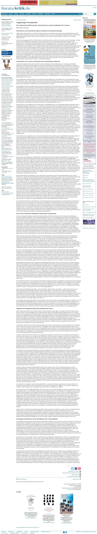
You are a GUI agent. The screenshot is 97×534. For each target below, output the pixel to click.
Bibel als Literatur (8, 186)
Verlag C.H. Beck (89, 42)
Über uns (47, 14)
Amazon (89, 69)
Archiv (11, 14)
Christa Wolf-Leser (87, 197)
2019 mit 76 (4, 136)
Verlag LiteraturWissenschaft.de (48, 522)
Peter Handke (9, 101)
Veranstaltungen (14, 533)
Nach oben (92, 531)
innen (92, 197)
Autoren (28, 14)
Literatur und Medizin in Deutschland (7, 154)
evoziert (27, 116)
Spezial (16, 14)
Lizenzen (70, 489)
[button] (72, 468)
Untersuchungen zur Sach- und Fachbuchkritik (88, 209)
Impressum (79, 531)
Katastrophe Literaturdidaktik (89, 119)
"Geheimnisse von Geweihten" (89, 115)
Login (53, 14)
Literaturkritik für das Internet (89, 206)
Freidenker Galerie (89, 107)
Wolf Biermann (8, 83)
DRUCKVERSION (75, 474)
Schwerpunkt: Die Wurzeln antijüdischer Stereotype (36, 15)
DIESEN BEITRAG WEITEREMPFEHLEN (70, 473)
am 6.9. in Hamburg (90, 127)
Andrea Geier (23, 28)
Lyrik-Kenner (85, 175)
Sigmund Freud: (7, 183)
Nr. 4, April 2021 (19, 15)
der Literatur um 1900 (87, 191)
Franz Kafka (4, 172)
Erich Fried (4, 95)
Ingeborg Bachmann (6, 104)
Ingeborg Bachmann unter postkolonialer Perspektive (88, 215)
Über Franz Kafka (89, 134)
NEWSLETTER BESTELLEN (73, 476)
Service (34, 14)
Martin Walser (6, 82)
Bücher (22, 14)
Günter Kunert (5, 79)
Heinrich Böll (4, 80)
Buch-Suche (5, 533)
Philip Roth (10, 79)
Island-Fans (85, 177)
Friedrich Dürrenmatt (6, 88)
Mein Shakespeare (6, 84)
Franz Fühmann (9, 98)
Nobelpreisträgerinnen (89, 137)
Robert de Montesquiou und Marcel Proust (7, 150)
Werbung (32, 533)
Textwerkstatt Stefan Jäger (89, 140)
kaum (29, 434)
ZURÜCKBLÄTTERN (21, 20)
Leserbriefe (19, 531)
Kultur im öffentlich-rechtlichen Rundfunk (6, 25)
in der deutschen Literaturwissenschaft (6, 192)
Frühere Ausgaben (10, 15)
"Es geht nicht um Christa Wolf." (7, 139)
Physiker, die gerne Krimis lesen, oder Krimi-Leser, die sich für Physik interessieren (89, 180)
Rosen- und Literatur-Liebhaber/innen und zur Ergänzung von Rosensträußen (88, 172)
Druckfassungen (34, 531)
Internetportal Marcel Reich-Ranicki (6, 108)
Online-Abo (4, 44)
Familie (3, 31)
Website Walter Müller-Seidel (89, 228)
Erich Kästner (86, 204)
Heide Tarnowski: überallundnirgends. (6, 128)
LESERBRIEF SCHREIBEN (73, 471)
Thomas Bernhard (6, 92)
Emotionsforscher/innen (88, 195)
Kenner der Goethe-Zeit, (88, 189)
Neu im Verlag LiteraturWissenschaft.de (31, 517)
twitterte (50, 34)
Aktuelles (4, 14)
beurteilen (28, 77)
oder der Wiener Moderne (88, 193)
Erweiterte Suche (45, 531)
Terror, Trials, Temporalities (6, 161)
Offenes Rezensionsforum (7, 33)
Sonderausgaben (6, 75)
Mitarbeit (40, 14)
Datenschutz (85, 531)
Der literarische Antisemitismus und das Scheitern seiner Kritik (65, 15)
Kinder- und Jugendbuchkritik (89, 212)
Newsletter (24, 533)
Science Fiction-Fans (87, 183)
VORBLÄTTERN (77, 20)
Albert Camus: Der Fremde (89, 110)
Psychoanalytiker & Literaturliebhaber (87, 186)
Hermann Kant (5, 86)
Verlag (94, 7)
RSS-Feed (4, 531)
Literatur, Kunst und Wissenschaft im (7, 178)
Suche (80, 14)
